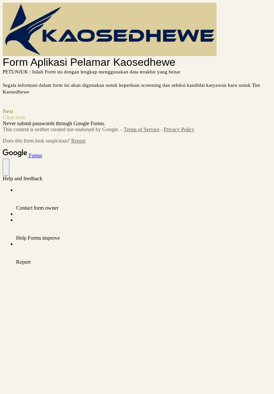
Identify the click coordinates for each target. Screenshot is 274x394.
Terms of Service (141, 129)
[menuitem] (143, 199)
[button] (137, 112)
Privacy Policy (179, 129)
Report (78, 141)
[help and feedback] (6, 167)
